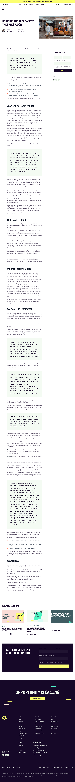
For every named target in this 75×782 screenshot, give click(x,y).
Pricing (20, 738)
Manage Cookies (69, 767)
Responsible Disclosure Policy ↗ (40, 752)
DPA (62, 767)
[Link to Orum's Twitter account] (3, 755)
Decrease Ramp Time (40, 724)
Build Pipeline (38, 719)
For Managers (38, 728)
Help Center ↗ (54, 733)
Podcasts (53, 724)
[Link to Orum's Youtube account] (8, 755)
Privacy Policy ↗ (36, 748)
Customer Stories (55, 728)
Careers (20, 748)
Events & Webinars (55, 726)
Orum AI (20, 726)
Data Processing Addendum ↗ (39, 750)
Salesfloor (21, 724)
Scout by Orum (22, 728)
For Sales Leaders (39, 731)
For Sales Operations (39, 733)
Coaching (21, 721)
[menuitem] (19, 4)
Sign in (57, 4)
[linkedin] (59, 80)
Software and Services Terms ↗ (40, 745)
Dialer (20, 719)
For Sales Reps (38, 726)
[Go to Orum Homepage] (4, 4)
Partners (20, 750)
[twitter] (54, 80)
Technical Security (37, 755)
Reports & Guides (55, 721)
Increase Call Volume (39, 721)
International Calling (23, 733)
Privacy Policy (57, 67)
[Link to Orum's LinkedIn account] (6, 755)
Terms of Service (65, 66)
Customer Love (54, 731)
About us (21, 745)
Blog (52, 719)
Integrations (21, 731)
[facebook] (56, 80)
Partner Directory (22, 752)
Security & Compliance (24, 735)
